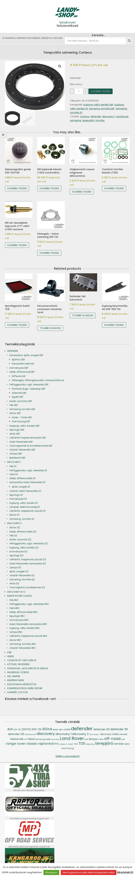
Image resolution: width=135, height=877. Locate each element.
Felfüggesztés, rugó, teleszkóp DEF (29, 384)
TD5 (82, 743)
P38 (9, 652)
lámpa (93, 739)
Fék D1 (13, 466)
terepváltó (88, 120)
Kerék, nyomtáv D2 (20, 539)
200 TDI (17, 729)
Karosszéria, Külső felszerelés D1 (27, 482)
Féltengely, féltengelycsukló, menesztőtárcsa (38, 380)
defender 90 (101, 729)
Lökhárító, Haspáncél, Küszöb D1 (27, 511)
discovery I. (94, 734)
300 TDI (36, 729)
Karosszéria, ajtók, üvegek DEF (26, 355)
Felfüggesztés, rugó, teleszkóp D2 (29, 543)
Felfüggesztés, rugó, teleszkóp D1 (28, 470)
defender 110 (119, 729)
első (116, 734)
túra (126, 744)
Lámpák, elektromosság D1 (25, 507)
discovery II (106, 734)
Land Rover (122, 116)
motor (101, 739)
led (86, 739)
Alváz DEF (15, 433)
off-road (112, 738)
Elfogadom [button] (51, 872)
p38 (123, 739)
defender (96, 116)
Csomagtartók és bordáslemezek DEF (31, 445)
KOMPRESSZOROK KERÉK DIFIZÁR (24, 688)
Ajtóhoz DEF (18, 359)
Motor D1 (14, 514)
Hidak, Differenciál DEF (22, 372)
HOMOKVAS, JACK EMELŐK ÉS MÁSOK (27, 668)
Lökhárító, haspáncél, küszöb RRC (28, 636)
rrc (56, 743)
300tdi (47, 729)
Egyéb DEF (17, 397)
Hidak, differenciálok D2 (23, 531)
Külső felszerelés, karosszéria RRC (28, 624)
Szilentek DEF (19, 393)
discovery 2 (80, 734)
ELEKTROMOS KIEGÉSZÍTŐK (21, 684)
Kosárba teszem (100, 91)
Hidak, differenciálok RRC (24, 612)
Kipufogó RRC (17, 616)
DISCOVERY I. (14, 462)
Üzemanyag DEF (21, 421)
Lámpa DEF (16, 453)
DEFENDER (12, 351)
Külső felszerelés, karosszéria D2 (28, 563)
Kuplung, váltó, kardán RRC (25, 628)
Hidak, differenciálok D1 (23, 478)
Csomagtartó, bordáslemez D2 (27, 587)
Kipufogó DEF (17, 429)
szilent (70, 744)
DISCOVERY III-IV (16, 591)
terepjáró (104, 743)
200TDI (26, 729)
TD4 (76, 744)
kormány (55, 739)
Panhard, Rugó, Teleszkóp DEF (28, 388)
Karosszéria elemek (23, 363)
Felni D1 (14, 474)
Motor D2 (15, 527)
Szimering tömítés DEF (102, 108)
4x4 (10, 729)
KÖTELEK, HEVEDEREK (18, 664)
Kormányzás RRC (19, 620)
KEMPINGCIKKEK (15, 680)
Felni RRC (15, 608)
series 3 (63, 744)
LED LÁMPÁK (13, 676)
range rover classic (21, 743)
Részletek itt (125, 872)
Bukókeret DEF (18, 457)
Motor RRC (15, 640)
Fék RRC (14, 600)
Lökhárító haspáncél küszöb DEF (28, 437)
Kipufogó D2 (16, 555)
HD (25, 739)
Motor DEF (15, 413)
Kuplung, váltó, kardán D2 (24, 547)
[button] (60, 66)
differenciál (30, 734)
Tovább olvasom (50, 328)
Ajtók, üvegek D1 (21, 486)
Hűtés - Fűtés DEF (22, 417)
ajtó (61, 729)
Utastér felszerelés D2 (22, 575)
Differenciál (18, 376)
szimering (75, 120)
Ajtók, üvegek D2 (19, 571)
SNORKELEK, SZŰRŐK (18, 672)
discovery (46, 733)
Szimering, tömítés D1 (22, 519)
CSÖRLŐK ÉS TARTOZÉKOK (21, 660)
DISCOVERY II (14, 523)
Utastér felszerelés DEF (22, 449)
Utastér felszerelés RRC (23, 648)
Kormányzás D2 (18, 551)
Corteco (84, 116)
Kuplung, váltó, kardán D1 (24, 503)
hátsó (31, 739)
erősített (123, 734)
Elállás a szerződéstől (68, 756)
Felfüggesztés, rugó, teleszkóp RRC (29, 604)
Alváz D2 (14, 583)
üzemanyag (67, 748)
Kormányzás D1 (18, 499)
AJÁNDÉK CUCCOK (17, 692)
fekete (14, 739)
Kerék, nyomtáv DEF (21, 401)
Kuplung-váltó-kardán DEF (98, 104)
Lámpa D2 (15, 567)
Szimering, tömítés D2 (22, 579)
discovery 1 (108, 116)
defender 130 (16, 734)
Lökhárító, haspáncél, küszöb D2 (28, 559)
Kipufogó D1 (16, 495)
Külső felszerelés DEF (21, 441)
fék (21, 739)
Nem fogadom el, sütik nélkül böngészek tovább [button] (88, 872)
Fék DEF (14, 405)
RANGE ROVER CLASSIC (19, 595)
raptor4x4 (46, 743)
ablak (55, 729)
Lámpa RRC (16, 632)
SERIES (10, 656)
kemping (40, 739)
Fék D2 (13, 535)
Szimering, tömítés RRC (23, 644)
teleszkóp (90, 744)
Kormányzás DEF (19, 368)
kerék (47, 739)
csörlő (66, 729)
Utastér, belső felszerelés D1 (25, 491)
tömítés (100, 120)
